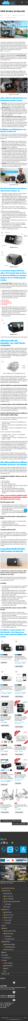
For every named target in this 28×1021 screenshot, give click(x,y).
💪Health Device (8, 912)
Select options (19, 666)
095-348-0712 (11, 997)
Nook (10, 15)
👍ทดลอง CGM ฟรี (8, 917)
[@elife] (10, 849)
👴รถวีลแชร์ (4, 928)
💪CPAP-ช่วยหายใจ (6, 891)
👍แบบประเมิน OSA (8, 893)
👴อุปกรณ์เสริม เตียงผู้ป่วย (9, 944)
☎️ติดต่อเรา (4, 960)
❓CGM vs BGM (7, 920)
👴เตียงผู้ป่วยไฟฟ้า (6, 941)
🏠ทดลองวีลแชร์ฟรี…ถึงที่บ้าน (10, 931)
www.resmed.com (6, 51)
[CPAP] (6, 17)
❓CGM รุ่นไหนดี (7, 923)
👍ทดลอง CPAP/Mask (9, 899)
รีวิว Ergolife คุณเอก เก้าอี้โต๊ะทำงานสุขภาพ (11, 821)
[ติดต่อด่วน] (3, 849)
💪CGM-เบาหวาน (5, 909)
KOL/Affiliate (5, 955)
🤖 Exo (3, 925)
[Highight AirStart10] (12, 17)
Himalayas (7, 1019)
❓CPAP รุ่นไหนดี (7, 904)
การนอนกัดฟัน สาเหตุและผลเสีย (20, 824)
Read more (4, 662)
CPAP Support (7, 907)
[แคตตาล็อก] (23, 849)
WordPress (21, 1019)
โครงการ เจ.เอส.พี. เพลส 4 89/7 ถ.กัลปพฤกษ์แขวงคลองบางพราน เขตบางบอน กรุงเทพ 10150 (13, 988)
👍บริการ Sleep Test (8, 896)
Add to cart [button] (4, 754)
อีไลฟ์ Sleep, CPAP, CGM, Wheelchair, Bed (16, 1017)
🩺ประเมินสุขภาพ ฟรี (6, 957)
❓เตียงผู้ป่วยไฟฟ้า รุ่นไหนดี (9, 947)
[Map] (16, 849)
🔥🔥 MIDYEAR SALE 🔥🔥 (8, 888)
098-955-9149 (11, 995)
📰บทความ (4, 952)
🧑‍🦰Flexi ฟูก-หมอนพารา (9, 949)
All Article (16, 15)
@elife (4, 1007)
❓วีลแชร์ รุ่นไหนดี (7, 936)
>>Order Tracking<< (8, 963)
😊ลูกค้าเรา (6, 968)
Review (20, 15)
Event (5, 971)
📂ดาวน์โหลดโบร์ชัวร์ (8, 965)
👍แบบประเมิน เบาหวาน (8, 915)
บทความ (1, 17)
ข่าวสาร (23, 15)
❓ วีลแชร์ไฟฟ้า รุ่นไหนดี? (9, 939)
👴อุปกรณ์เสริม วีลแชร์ (8, 933)
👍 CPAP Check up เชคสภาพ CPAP (12, 901)
